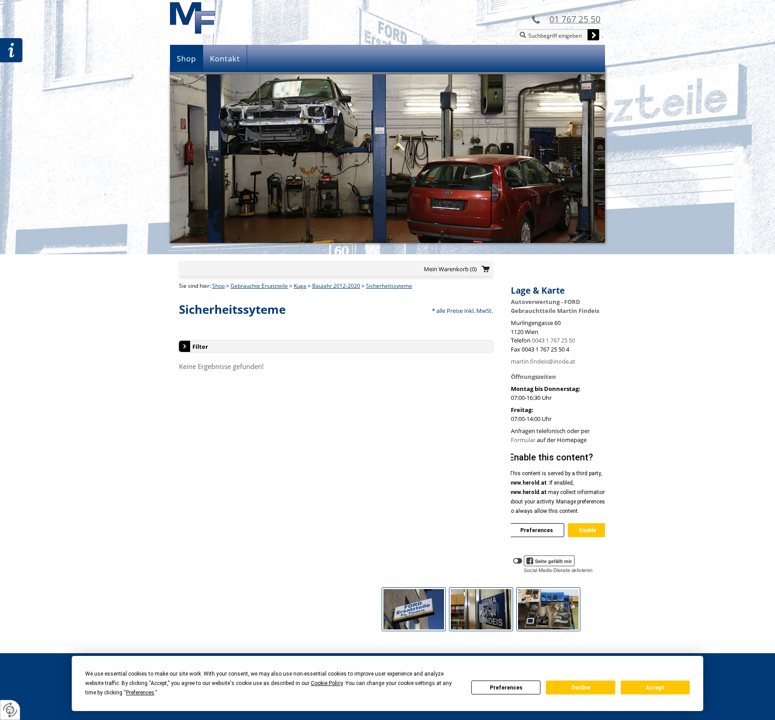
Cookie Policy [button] (327, 683)
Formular (523, 440)
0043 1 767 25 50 (553, 340)
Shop (186, 58)
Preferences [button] (140, 693)
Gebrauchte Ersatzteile (259, 286)
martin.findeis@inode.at (543, 361)
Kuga (300, 286)
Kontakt (225, 58)
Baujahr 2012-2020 (336, 286)
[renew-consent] (10, 710)
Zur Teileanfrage (11, 50)
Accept (655, 688)
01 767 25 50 (575, 19)
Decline (580, 688)
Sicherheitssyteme (389, 286)
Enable (587, 530)
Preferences (506, 688)
